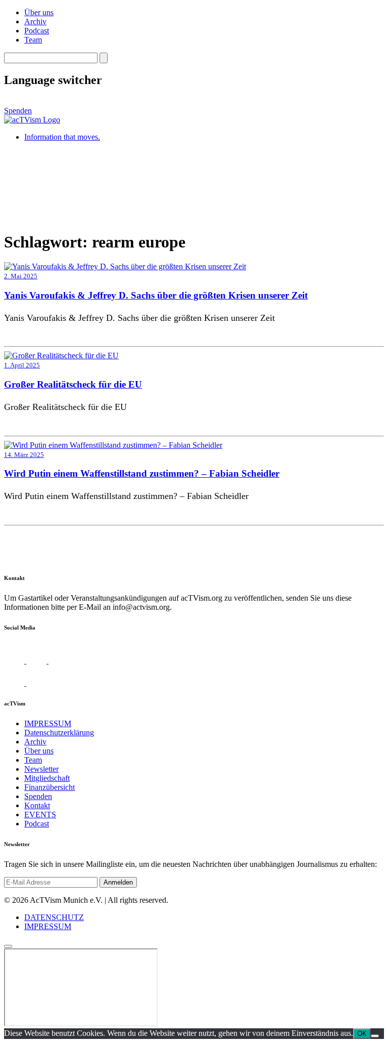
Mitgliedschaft (47, 778)
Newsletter (41, 769)
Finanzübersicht (49, 787)
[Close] (8, 946)
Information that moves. (62, 137)
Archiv (35, 21)
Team (33, 39)
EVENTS (40, 814)
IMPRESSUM (47, 723)
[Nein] (375, 1035)
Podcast (36, 30)
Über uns (39, 12)
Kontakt (37, 805)
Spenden (18, 110)
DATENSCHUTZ (54, 917)
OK (362, 1033)
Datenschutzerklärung (59, 732)
